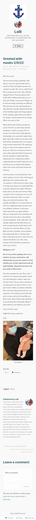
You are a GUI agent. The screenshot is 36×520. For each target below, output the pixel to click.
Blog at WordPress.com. (18, 513)
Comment (26, 486)
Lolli (18, 31)
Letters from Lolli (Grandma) (20, 66)
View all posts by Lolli (13, 437)
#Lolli (12, 389)
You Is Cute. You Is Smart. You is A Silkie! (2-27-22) (18, 450)
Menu (19, 46)
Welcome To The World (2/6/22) (14, 446)
